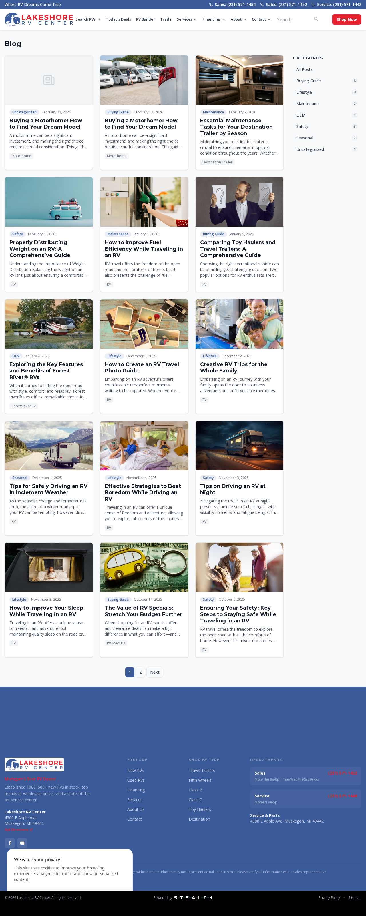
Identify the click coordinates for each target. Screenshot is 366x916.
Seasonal (19, 477)
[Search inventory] (316, 19)
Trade (166, 19)
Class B (195, 790)
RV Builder (145, 19)
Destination (199, 819)
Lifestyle (114, 356)
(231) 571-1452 (342, 773)
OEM (16, 356)
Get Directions (16, 829)
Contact (259, 19)
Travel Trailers (202, 770)
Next (155, 672)
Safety (17, 234)
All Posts (304, 69)
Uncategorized (24, 112)
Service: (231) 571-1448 (339, 4)
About (236, 19)
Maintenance (213, 112)
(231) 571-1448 (342, 796)
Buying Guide (118, 112)
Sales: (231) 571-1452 (235, 4)
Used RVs (136, 780)
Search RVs (85, 19)
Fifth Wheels (200, 780)
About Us (135, 809)
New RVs (135, 770)
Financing (211, 19)
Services (184, 19)
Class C (195, 799)
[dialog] (70, 879)
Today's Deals (118, 19)
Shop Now (347, 19)
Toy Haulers (200, 809)
